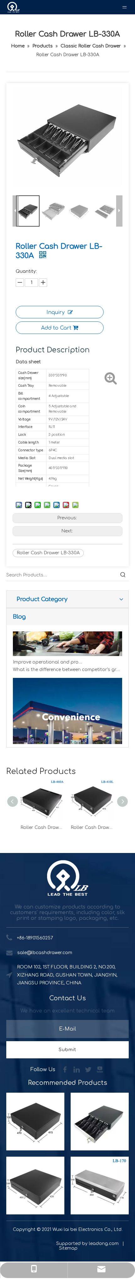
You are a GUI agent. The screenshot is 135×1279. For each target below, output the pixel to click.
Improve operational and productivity (48, 658)
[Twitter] (89, 1069)
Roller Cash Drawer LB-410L (93, 827)
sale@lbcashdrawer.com (44, 952)
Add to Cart (56, 328)
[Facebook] (66, 1069)
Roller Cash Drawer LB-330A (48, 553)
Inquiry (55, 312)
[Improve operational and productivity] (67, 651)
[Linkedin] (77, 1069)
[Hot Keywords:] (123, 575)
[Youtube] (100, 1069)
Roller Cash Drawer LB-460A (42, 827)
